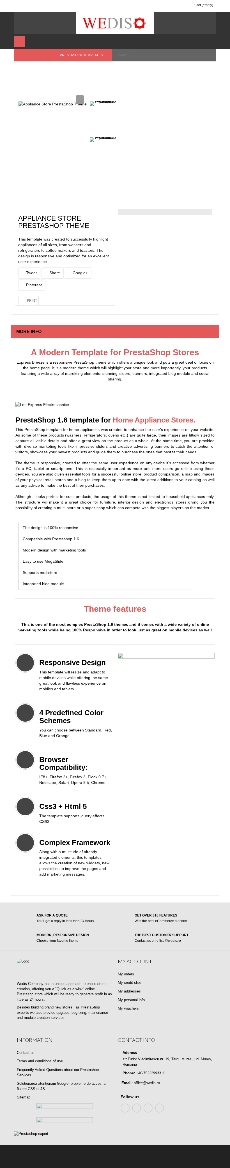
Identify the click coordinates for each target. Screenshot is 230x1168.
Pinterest (33, 285)
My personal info (131, 1000)
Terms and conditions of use (40, 1061)
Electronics (95, 70)
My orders (126, 974)
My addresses (129, 991)
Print (32, 301)
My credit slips (130, 982)
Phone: (128, 1073)
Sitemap (23, 1097)
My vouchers (128, 1008)
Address (129, 1053)
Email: (127, 1083)
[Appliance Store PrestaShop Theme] (103, 103)
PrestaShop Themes (58, 70)
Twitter (136, 1108)
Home (23, 70)
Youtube (148, 1108)
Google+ (80, 273)
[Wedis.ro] (115, 23)
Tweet (31, 273)
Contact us (25, 1053)
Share (54, 273)
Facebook (125, 1108)
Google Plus (159, 1108)
